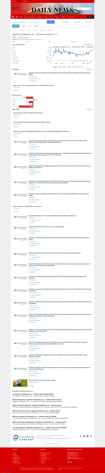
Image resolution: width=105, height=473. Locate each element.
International (42, 30)
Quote (27, 41)
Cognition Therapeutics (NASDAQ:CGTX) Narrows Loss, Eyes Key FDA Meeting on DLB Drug (41, 131)
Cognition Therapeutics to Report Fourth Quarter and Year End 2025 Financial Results (54, 253)
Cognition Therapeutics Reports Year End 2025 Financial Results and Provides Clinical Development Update (58, 238)
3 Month (69, 66)
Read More (89, 109)
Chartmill (16, 117)
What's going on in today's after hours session (28, 206)
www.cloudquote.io (60, 435)
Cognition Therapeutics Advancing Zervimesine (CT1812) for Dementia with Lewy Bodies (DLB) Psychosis (57, 277)
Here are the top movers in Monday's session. (43, 380)
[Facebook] (84, 438)
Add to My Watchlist (39, 39)
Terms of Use (23, 469)
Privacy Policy (56, 438)
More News (89, 69)
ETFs (30, 26)
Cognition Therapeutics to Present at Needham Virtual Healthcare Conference (52, 215)
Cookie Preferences (49, 469)
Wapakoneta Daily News (33, 468)
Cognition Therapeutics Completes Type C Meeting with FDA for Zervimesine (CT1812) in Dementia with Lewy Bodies (60, 302)
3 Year (78, 66)
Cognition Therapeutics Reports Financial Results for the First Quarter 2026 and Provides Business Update (58, 194)
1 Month (64, 66)
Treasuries (50, 30)
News (29, 30)
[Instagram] (90, 438)
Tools (36, 26)
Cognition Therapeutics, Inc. (36, 78)
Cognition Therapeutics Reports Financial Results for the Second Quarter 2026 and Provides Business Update (59, 73)
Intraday (55, 66)
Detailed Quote (88, 44)
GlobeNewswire (33, 80)
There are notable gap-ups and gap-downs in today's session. (32, 122)
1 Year (73, 66)
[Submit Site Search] (89, 9)
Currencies (34, 30)
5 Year (82, 66)
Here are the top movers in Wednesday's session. (28, 113)
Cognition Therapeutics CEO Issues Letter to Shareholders (46, 226)
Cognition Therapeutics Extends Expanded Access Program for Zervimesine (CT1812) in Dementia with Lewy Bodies (59, 290)
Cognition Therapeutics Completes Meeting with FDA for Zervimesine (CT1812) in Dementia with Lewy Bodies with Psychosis (59, 166)
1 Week (59, 66)
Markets (16, 26)
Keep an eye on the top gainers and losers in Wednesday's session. (34, 85)
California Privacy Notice (39, 469)
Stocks (23, 26)
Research (73, 41)
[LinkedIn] (87, 438)
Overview (23, 30)
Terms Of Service (65, 438)
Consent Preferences (6, 472)
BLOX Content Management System (71, 468)
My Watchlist (77, 22)
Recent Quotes (65, 22)
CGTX (54, 34)
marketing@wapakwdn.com (77, 458)
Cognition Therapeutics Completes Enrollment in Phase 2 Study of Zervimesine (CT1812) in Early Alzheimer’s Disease (57, 355)
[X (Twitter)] (80, 438)
